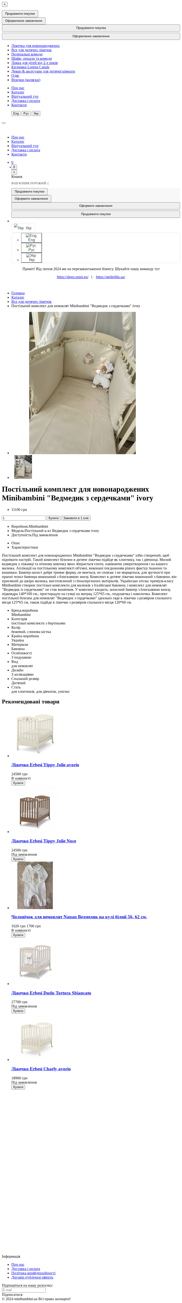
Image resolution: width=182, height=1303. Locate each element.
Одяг (15, 76)
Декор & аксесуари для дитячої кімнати (43, 71)
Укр (36, 113)
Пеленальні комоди (27, 54)
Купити (54, 518)
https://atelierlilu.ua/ (110, 277)
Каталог (17, 92)
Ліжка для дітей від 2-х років (34, 63)
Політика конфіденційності (33, 1273)
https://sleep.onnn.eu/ (72, 277)
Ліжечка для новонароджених (35, 46)
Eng (16, 113)
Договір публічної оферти (32, 1277)
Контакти (19, 105)
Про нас (17, 88)
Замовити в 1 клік (76, 518)
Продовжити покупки (20, 13)
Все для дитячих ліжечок (31, 50)
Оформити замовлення (31, 198)
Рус (26, 113)
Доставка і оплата (25, 101)
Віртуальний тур (24, 96)
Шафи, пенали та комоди (31, 58)
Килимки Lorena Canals (30, 67)
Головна (18, 293)
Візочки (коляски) (25, 80)
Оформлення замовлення (23, 21)
